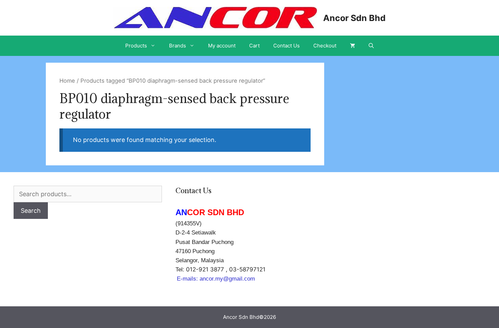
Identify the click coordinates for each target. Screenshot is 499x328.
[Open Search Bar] (371, 46)
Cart (254, 45)
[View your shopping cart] (352, 46)
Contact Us (286, 45)
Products (136, 45)
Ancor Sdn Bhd (354, 18)
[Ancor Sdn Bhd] (215, 17)
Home (67, 80)
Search (31, 210)
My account (222, 45)
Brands (177, 45)
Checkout (324, 45)
